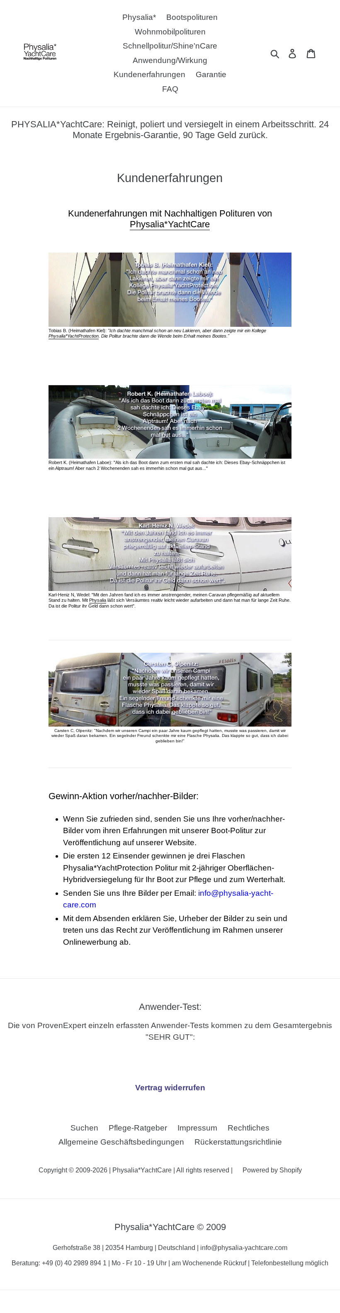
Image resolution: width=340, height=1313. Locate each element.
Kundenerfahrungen (149, 74)
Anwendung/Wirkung (170, 60)
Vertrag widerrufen (170, 1087)
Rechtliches (249, 1127)
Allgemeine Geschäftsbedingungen (121, 1142)
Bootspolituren (192, 17)
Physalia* (139, 17)
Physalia (97, 600)
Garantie (211, 74)
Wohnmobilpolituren (170, 31)
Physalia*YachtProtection (74, 335)
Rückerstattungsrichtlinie (238, 1142)
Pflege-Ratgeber (138, 1127)
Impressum (197, 1127)
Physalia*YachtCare (170, 224)
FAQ (170, 89)
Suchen (84, 1127)
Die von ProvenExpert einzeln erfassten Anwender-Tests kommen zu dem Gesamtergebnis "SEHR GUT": (170, 1021)
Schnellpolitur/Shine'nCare (170, 45)
